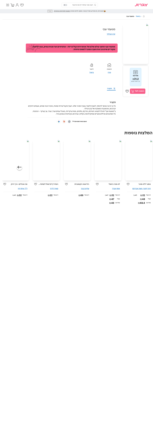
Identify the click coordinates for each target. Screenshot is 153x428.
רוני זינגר (147, 188)
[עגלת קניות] (12, 5)
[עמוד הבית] (143, 16)
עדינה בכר (85, 188)
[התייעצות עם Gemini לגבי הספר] (59, 122)
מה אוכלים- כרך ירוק (19, 184)
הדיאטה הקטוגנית (81, 184)
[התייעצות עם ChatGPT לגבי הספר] (69, 122)
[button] (8, 5)
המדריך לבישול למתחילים (48, 184)
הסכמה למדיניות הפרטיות (62, 11)
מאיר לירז (54, 188)
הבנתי (50, 11)
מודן (109, 72)
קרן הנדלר (111, 34)
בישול (138, 16)
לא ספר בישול (114, 184)
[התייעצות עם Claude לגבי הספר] (64, 122)
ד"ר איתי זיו (22, 188)
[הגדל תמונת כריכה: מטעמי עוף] (135, 44)
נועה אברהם (137, 188)
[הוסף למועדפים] (127, 91)
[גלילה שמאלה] (19, 167)
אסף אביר (116, 188)
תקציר (109, 89)
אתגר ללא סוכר (144, 184)
